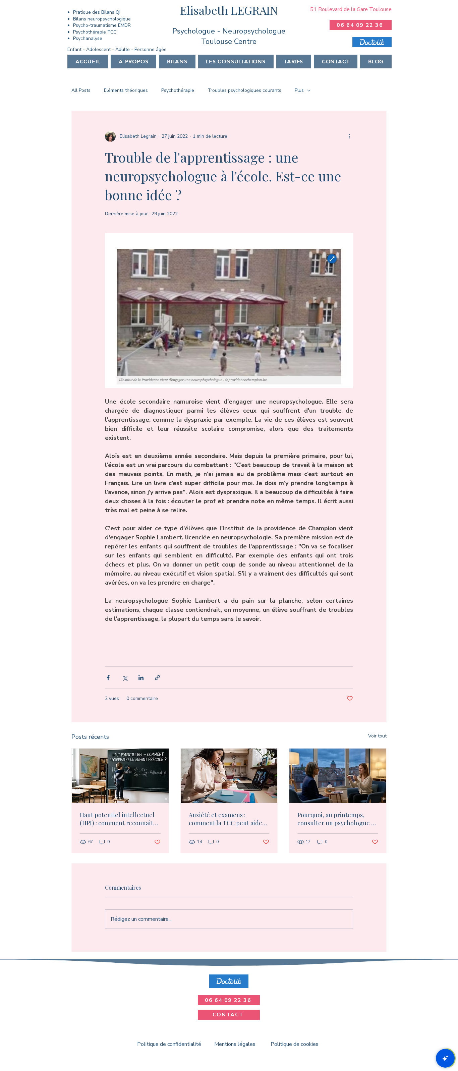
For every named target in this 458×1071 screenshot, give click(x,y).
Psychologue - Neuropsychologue (228, 31)
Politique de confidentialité (169, 1044)
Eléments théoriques (126, 90)
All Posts (81, 90)
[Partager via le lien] (157, 677)
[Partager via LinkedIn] (141, 677)
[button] (177, 61)
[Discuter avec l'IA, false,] (445, 1058)
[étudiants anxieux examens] (229, 776)
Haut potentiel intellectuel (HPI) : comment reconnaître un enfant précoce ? (119, 819)
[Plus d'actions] (349, 136)
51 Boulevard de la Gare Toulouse (351, 9)
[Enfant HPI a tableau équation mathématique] (120, 776)
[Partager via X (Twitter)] (124, 677)
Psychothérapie (177, 90)
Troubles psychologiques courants (244, 90)
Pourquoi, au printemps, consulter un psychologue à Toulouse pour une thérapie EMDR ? (336, 819)
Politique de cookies (295, 1044)
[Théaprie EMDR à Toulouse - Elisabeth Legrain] (337, 776)
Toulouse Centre (228, 42)
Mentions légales (234, 1044)
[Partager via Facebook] (108, 677)
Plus (299, 90)
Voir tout (377, 736)
